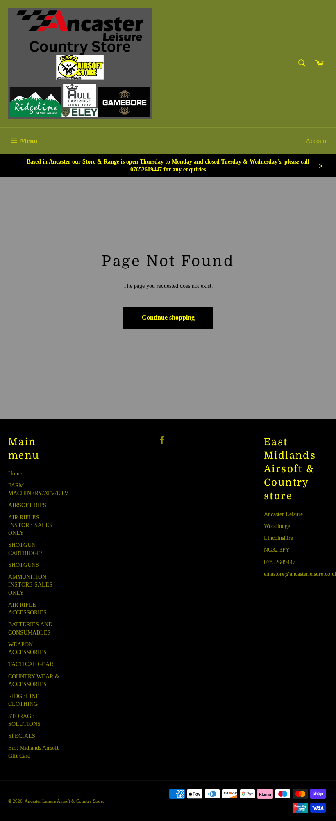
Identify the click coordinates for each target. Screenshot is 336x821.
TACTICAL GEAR (30, 664)
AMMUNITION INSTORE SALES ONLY (30, 585)
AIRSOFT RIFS (27, 505)
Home (15, 474)
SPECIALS (21, 736)
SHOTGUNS (23, 565)
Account (317, 140)
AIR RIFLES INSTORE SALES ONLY (30, 525)
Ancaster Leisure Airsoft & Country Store (64, 800)
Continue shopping (168, 317)
